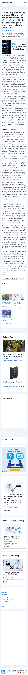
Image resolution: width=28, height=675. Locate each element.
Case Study (4, 594)
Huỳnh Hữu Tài (20, 36)
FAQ (3, 606)
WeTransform (6, 3)
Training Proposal (6, 597)
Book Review (5, 604)
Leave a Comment (7, 360)
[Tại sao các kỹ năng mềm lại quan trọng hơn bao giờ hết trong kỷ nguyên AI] (7, 312)
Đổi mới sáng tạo (15, 360)
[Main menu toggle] (25, 2)
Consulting (4, 592)
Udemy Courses (5, 601)
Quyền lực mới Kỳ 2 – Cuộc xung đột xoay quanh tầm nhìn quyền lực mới (13, 356)
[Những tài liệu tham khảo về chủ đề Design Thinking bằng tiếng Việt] (18, 297)
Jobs (3, 590)
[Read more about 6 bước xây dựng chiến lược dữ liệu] (14, 372)
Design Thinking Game (7, 599)
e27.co (16, 33)
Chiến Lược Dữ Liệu (16, 386)
